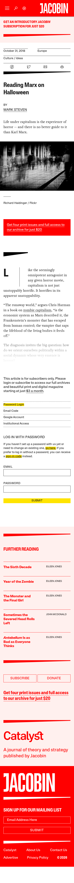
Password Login (13, 404)
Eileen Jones (54, 566)
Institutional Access (16, 423)
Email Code (10, 411)
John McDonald (56, 614)
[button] (7, 8)
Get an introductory (20, 22)
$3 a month (34, 391)
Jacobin (44, 22)
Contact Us (58, 850)
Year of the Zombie (18, 582)
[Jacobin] (54, 8)
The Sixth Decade (17, 567)
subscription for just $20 (23, 26)
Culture (8, 58)
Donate (54, 678)
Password (11, 483)
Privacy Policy (37, 858)
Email (7, 466)
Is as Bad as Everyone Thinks (16, 642)
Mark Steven (15, 110)
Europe (42, 51)
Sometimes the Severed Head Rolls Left (19, 619)
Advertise (10, 858)
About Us (33, 850)
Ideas (19, 58)
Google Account (13, 417)
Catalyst (9, 850)
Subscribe (20, 678)
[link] (24, 8)
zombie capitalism (37, 310)
